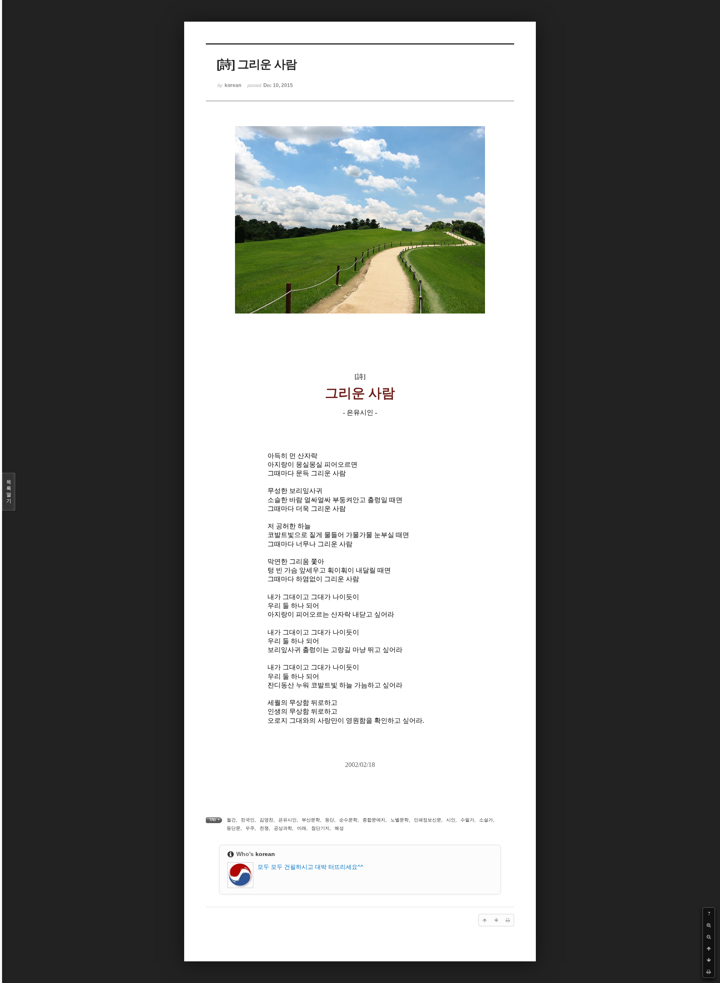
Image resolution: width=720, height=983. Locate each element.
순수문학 (348, 819)
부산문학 (311, 819)
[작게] (709, 937)
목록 (8, 491)
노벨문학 (399, 819)
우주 (250, 828)
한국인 (248, 819)
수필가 (467, 819)
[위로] (709, 948)
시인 (450, 819)
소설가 (486, 819)
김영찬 (266, 819)
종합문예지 (373, 819)
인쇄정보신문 (427, 819)
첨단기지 (320, 828)
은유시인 (287, 819)
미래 (301, 828)
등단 (329, 819)
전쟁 (264, 828)
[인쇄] (709, 972)
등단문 (233, 828)
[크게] (709, 925)
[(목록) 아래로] (709, 960)
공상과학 (283, 828)
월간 (231, 819)
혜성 (339, 828)
